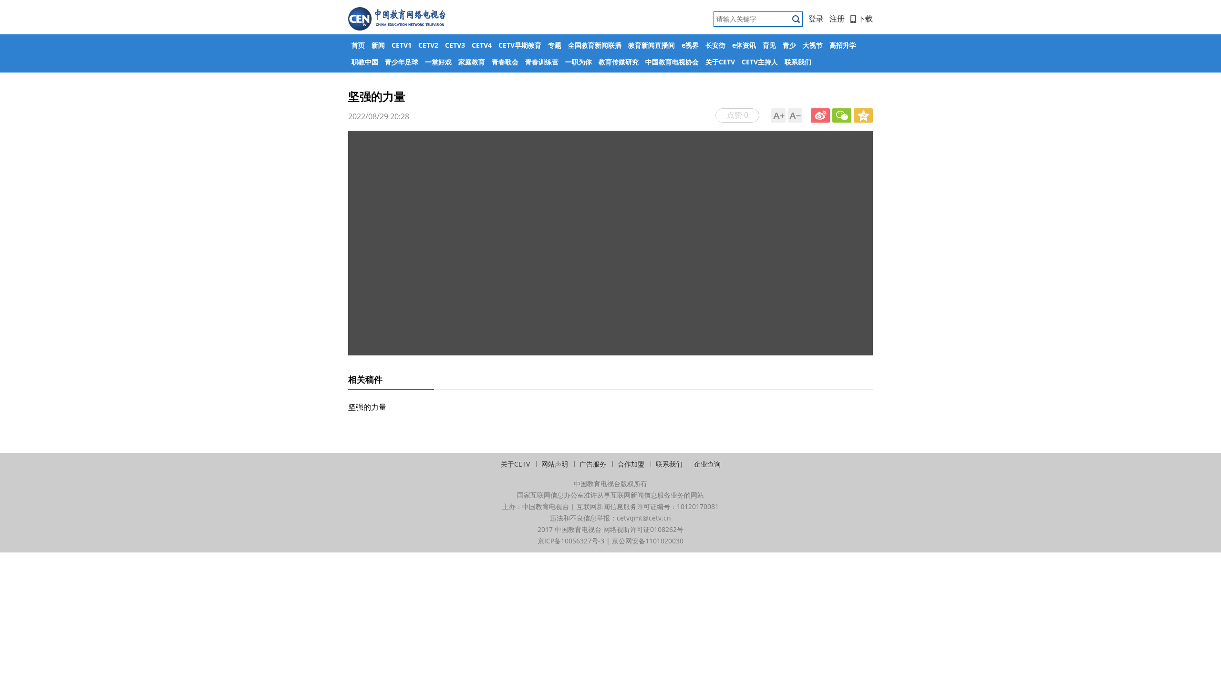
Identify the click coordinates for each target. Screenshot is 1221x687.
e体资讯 (744, 45)
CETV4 (482, 45)
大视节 (813, 45)
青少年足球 (401, 61)
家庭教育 (471, 61)
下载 (865, 18)
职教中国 (365, 61)
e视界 (690, 45)
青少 (789, 45)
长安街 (715, 45)
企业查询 (707, 463)
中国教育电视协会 (672, 61)
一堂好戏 (438, 61)
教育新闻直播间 (651, 45)
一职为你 (578, 61)
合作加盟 (631, 463)
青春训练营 (542, 61)
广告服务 (592, 463)
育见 (769, 45)
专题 (554, 45)
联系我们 (798, 61)
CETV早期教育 (519, 45)
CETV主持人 (760, 61)
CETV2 (428, 45)
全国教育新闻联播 (594, 45)
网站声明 (554, 463)
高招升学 (842, 45)
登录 (816, 18)
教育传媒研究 (619, 61)
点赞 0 (737, 115)
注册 (837, 18)
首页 (358, 45)
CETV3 (455, 45)
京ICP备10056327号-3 (571, 540)
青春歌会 (505, 61)
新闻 (378, 45)
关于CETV (720, 61)
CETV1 (402, 45)
